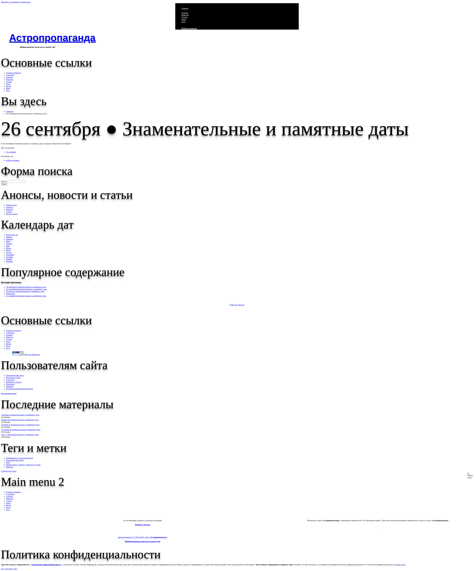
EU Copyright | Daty (9, 569)
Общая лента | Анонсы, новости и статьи (23, 465)
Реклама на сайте (13, 378)
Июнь (8, 248)
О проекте (10, 75)
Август (9, 253)
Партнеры (10, 384)
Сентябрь (10, 255)
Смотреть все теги (8, 471)
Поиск (4, 181)
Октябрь (9, 257)
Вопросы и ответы (14, 382)
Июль (8, 250)
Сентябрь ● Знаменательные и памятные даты (20, 430)
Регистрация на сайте (9, 393)
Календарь (10, 294)
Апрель (9, 244)
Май (8, 246)
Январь (9, 237)
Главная (184, 8)
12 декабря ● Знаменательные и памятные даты (26, 296)
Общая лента (11, 205)
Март (8, 241)
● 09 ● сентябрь (12, 160)
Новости (185, 15)
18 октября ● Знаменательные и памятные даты (26, 287)
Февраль (9, 239)
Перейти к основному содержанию (16, 2)
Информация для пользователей (19, 458)
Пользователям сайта (15, 375)
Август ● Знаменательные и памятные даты (20, 435)
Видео (8, 86)
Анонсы (184, 13)
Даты (183, 20)
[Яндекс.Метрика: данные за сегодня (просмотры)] (32, 355)
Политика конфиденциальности (19, 389)
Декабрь (9, 261)
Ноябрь (9, 259)
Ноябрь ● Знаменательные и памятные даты (20, 420)
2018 (8, 462)
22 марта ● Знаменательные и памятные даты (25, 291)
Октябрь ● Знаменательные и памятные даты (20, 425)
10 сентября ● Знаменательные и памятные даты (26, 289)
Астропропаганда (52, 37)
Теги (183, 22)
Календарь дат (12, 235)
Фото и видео (11, 214)
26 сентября (11, 152)
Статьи (184, 17)
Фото (8, 88)
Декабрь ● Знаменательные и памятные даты (20, 415)
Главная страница (13, 73)
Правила (9, 386)
